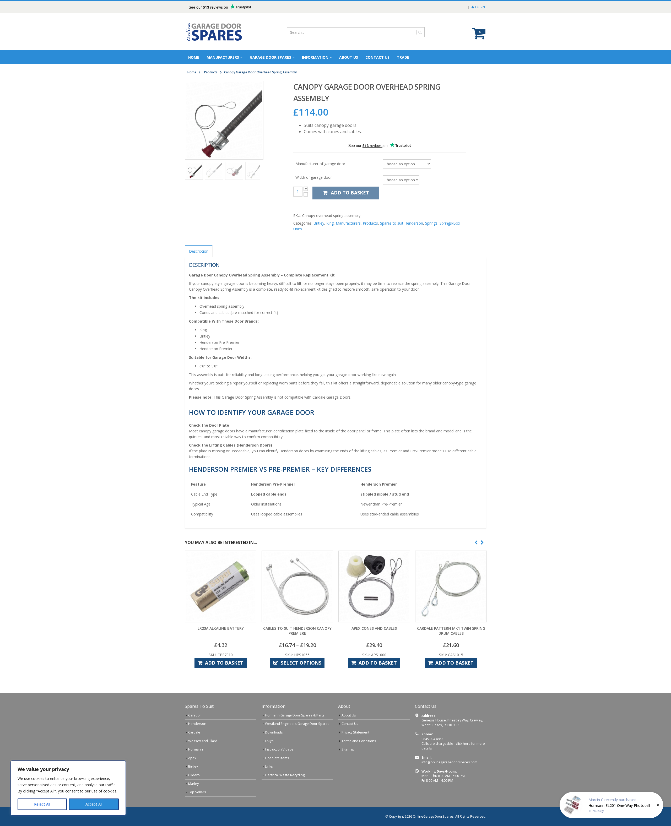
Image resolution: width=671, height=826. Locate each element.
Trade (403, 57)
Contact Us (377, 57)
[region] (68, 788)
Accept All (93, 804)
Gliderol (194, 775)
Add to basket (350, 192)
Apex (192, 758)
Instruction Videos (279, 749)
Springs (431, 223)
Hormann (195, 749)
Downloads (274, 732)
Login (480, 7)
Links (269, 766)
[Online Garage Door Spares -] (214, 31)
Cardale (194, 732)
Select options (301, 663)
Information (315, 57)
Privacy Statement (355, 732)
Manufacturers (223, 57)
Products (370, 223)
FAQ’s (269, 741)
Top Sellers (197, 792)
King (330, 223)
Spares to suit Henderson (401, 223)
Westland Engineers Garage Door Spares (297, 723)
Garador (194, 715)
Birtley (318, 223)
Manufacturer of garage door (320, 163)
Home (193, 57)
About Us (349, 715)
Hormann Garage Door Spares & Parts (294, 715)
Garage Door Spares (270, 57)
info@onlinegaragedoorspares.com (449, 762)
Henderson (197, 723)
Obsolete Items (277, 758)
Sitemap (348, 749)
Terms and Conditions (359, 741)
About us (348, 57)
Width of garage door (313, 177)
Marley (193, 783)
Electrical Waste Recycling (285, 775)
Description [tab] (198, 251)
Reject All (42, 804)
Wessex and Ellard (202, 741)
